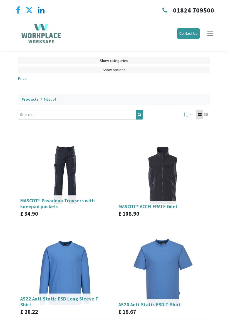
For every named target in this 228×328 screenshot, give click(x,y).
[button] (188, 114)
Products (30, 99)
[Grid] (199, 114)
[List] (206, 114)
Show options (114, 69)
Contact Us (188, 33)
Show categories (114, 60)
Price (22, 78)
